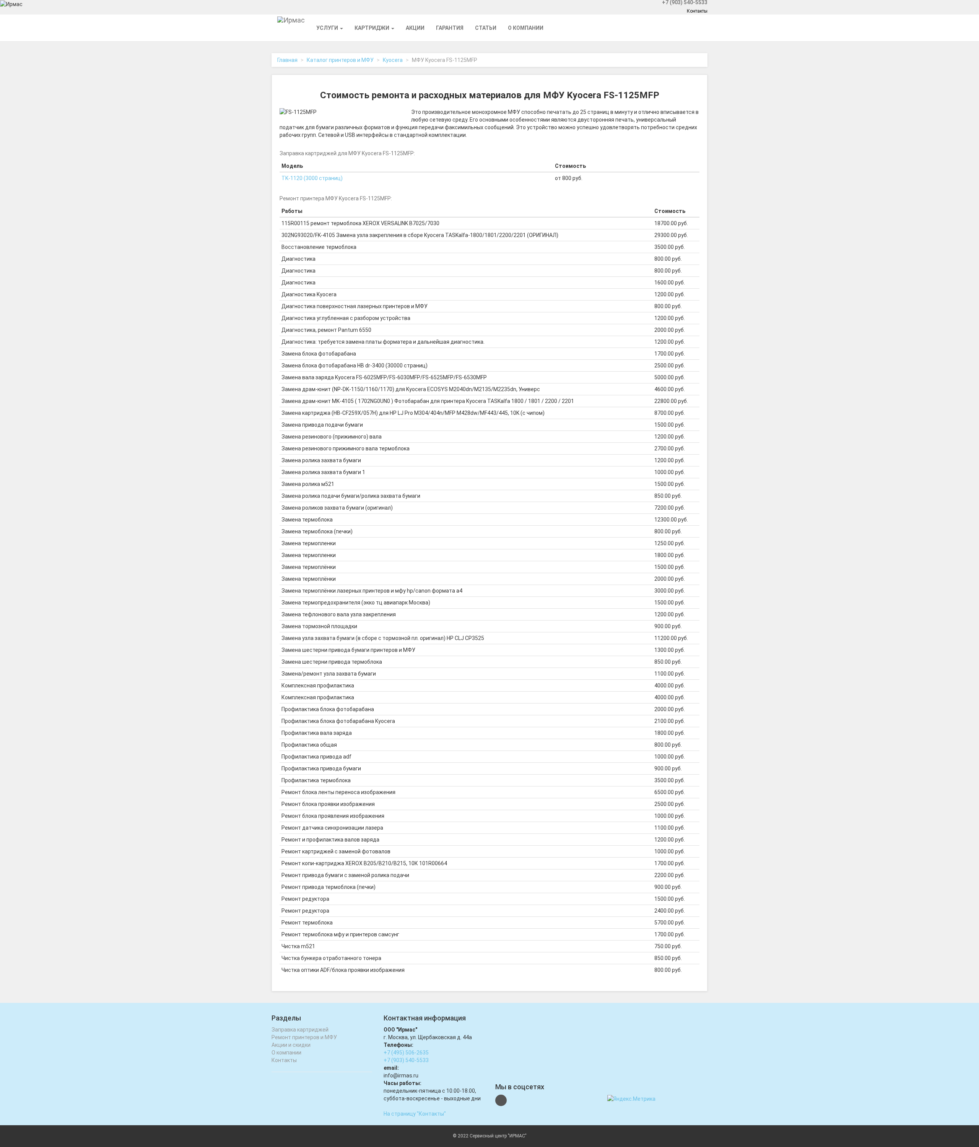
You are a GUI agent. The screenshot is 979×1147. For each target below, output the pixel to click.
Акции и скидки (291, 1045)
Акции (415, 28)
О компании (525, 28)
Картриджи (372, 28)
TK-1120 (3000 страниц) (312, 178)
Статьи (485, 28)
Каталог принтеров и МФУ (340, 60)
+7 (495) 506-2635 (406, 1053)
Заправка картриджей (300, 1030)
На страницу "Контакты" (415, 1114)
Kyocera (393, 60)
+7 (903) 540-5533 (406, 1060)
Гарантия (449, 28)
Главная (287, 60)
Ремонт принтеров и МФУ (304, 1037)
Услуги (327, 28)
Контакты (697, 11)
